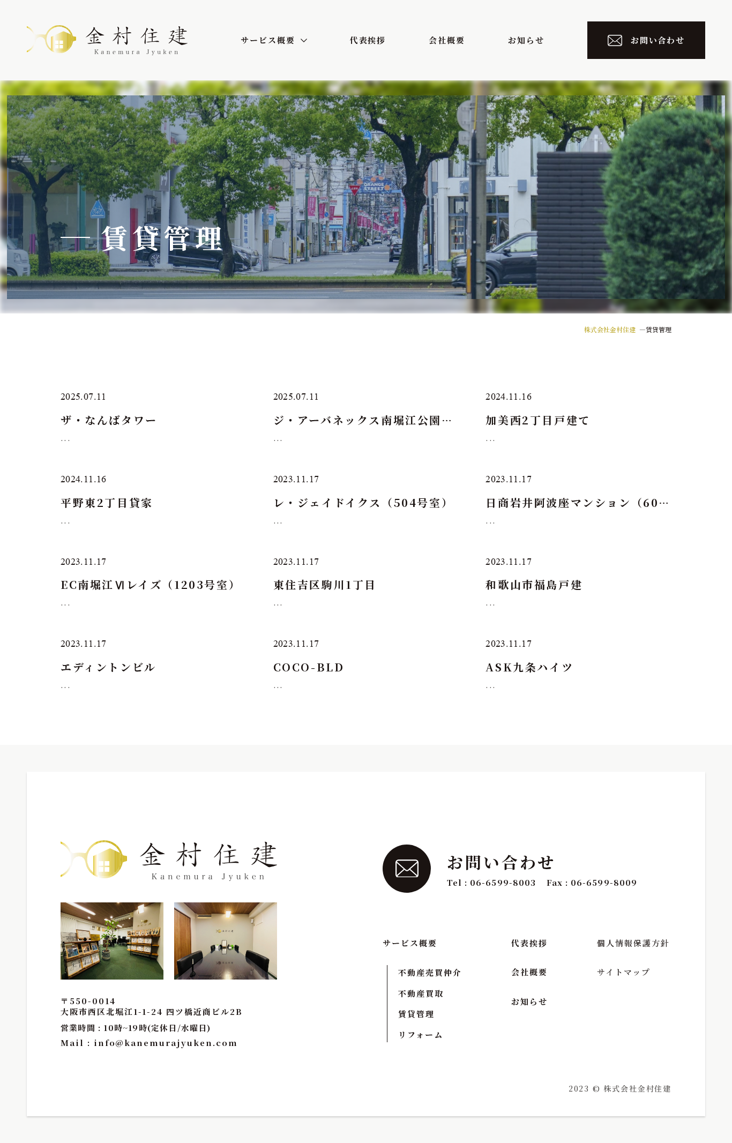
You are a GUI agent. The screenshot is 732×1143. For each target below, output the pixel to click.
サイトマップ (624, 971)
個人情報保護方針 (633, 942)
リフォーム (420, 1034)
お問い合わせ (658, 40)
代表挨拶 (368, 40)
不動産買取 (421, 993)
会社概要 (447, 40)
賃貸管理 (416, 1013)
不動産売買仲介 (430, 972)
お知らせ (526, 40)
